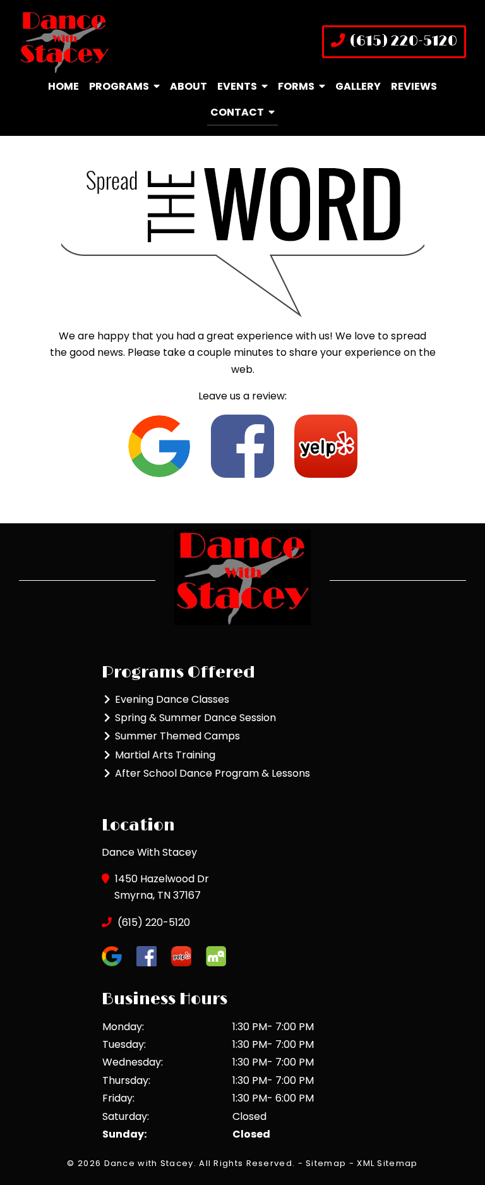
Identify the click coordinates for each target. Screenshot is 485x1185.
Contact (237, 112)
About (188, 86)
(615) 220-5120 (402, 41)
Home (63, 86)
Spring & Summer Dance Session (195, 717)
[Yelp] (325, 446)
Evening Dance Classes (172, 699)
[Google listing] (159, 446)
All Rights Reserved (245, 1163)
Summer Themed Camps (177, 736)
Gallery (358, 86)
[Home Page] (126, 41)
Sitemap (326, 1163)
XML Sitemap (387, 1163)
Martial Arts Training (165, 755)
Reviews (414, 86)
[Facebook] (242, 446)
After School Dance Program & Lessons (212, 773)
